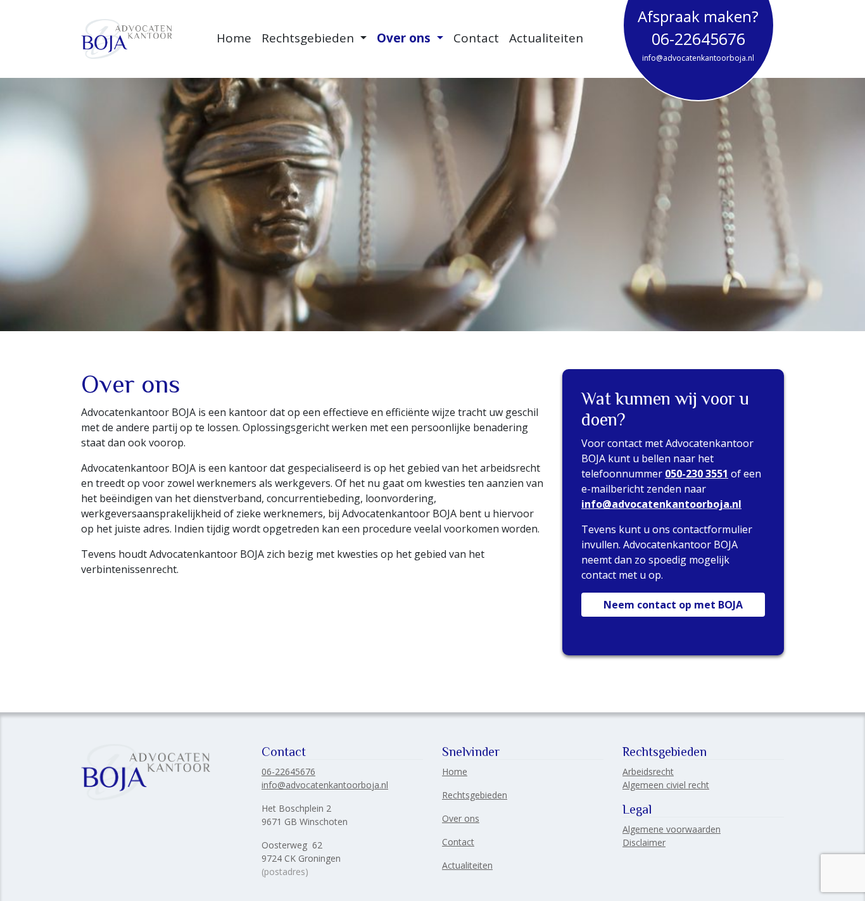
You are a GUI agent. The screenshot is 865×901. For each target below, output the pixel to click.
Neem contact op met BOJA (673, 605)
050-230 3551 (696, 474)
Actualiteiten (546, 38)
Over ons (405, 38)
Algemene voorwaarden (671, 829)
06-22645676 (698, 38)
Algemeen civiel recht (665, 785)
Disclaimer (644, 842)
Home (234, 38)
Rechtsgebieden (309, 38)
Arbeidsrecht (648, 772)
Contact (476, 38)
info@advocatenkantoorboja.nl (698, 58)
